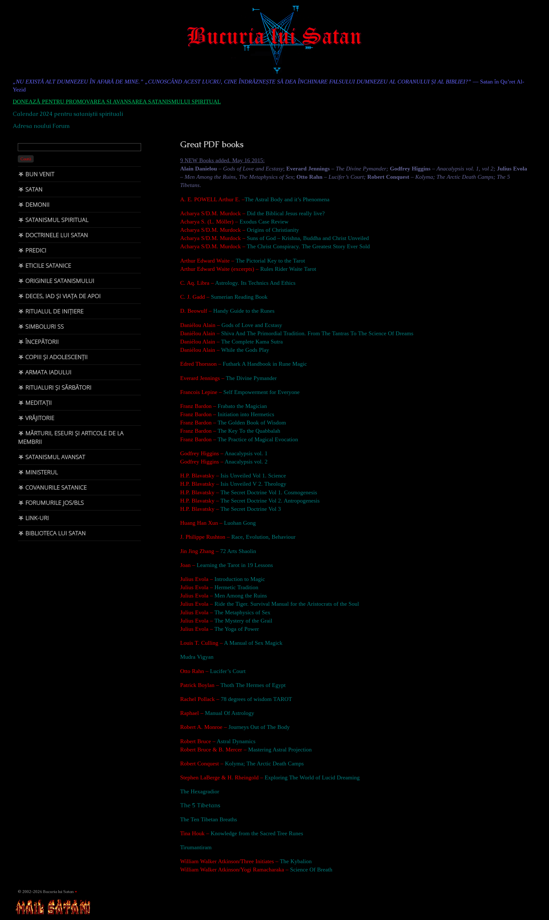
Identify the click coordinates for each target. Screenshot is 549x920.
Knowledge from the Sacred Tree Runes (257, 833)
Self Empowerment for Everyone (261, 392)
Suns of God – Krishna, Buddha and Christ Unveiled (308, 238)
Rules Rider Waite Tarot (288, 269)
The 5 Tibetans (200, 805)
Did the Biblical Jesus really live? (286, 213)
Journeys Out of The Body (259, 727)
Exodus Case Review (264, 221)
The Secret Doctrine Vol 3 (250, 509)
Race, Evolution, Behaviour (263, 537)
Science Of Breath (311, 869)
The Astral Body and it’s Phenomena (287, 199)
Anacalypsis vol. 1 (245, 453)
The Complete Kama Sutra (252, 341)
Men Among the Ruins (240, 595)
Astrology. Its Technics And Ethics (254, 283)
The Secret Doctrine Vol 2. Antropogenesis (269, 500)
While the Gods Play (244, 350)
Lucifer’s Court (227, 671)
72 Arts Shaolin (238, 551)
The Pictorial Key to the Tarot (270, 260)
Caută (25, 159)
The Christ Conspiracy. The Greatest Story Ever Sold (308, 246)
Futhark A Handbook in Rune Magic (265, 364)
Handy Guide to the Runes (243, 311)
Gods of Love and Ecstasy (251, 325)
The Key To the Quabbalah (249, 431)
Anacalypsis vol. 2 (245, 461)
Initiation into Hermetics (246, 414)
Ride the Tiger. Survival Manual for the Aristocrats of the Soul (286, 604)
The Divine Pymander (250, 378)
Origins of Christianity (273, 230)
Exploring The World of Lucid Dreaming (312, 777)
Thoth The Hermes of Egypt (253, 685)
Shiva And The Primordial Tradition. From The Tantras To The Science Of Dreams (317, 333)
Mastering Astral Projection (280, 749)
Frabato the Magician (242, 406)
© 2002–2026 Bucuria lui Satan (46, 891)
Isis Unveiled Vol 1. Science (252, 475)
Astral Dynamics (236, 741)
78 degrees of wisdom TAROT (256, 699)
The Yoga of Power (236, 629)
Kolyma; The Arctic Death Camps (263, 763)
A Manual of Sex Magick (253, 643)
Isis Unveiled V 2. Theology (252, 484)
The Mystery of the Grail (243, 620)
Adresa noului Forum (41, 126)
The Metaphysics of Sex (241, 612)
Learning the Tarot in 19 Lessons (235, 565)
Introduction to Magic (239, 579)
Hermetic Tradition (236, 587)
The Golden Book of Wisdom (252, 422)
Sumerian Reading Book (239, 297)
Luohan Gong (240, 523)
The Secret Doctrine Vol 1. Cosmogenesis (268, 492)
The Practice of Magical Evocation (258, 439)
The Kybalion (296, 861)
